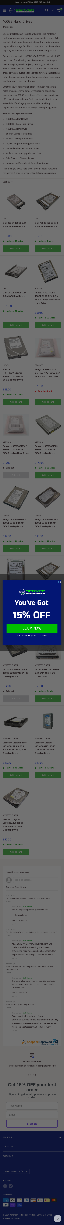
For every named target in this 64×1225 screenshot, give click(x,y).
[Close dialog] (59, 582)
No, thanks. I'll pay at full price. (32, 635)
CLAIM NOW (32, 628)
